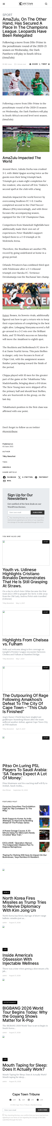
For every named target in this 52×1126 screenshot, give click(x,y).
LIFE (5, 949)
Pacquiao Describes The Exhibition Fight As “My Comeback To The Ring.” (19, 808)
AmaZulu (7, 467)
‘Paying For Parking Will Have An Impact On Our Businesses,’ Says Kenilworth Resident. (25, 856)
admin (5, 923)
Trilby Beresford (9, 456)
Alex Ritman (7, 790)
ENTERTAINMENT (10, 1002)
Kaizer (6, 315)
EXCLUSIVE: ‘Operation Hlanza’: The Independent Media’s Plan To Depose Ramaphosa (18, 845)
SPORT (7, 15)
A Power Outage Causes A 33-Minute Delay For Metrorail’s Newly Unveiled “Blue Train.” (19, 832)
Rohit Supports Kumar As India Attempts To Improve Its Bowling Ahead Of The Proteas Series (18, 820)
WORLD (6, 892)
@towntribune (10, 431)
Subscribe (37, 512)
